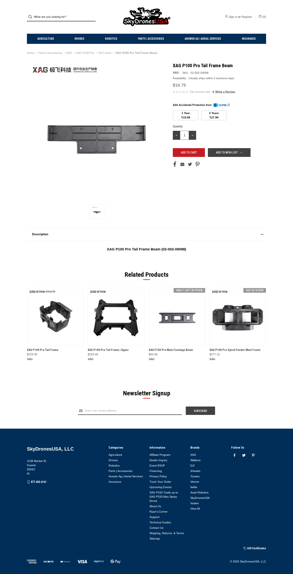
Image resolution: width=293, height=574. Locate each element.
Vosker (194, 503)
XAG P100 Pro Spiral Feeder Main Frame (235, 350)
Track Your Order (160, 481)
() (264, 16)
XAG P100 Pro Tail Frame (42, 350)
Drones (79, 38)
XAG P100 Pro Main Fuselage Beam (171, 350)
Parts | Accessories (151, 38)
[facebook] (234, 455)
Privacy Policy (158, 476)
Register (247, 16)
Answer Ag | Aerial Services (203, 38)
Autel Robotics (199, 492)
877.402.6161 (38, 481)
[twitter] (244, 455)
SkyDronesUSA (200, 497)
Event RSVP (157, 465)
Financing (155, 471)
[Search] (31, 16)
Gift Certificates (256, 548)
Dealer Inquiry (158, 460)
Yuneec (195, 476)
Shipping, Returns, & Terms (166, 533)
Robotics (111, 38)
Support (154, 517)
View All (195, 508)
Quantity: (178, 126)
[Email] (182, 164)
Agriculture (45, 38)
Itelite (193, 487)
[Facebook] (175, 164)
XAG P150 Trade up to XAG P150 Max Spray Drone (163, 496)
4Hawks (195, 471)
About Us (155, 506)
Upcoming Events (160, 487)
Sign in (233, 16)
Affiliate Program (159, 454)
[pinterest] (253, 455)
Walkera (195, 460)
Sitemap (154, 538)
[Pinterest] (198, 164)
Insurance (249, 38)
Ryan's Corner (158, 511)
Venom (194, 481)
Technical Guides (160, 522)
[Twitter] (190, 164)
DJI (192, 465)
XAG (193, 454)
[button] (146, 234)
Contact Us (156, 527)
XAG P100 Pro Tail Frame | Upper (108, 350)
